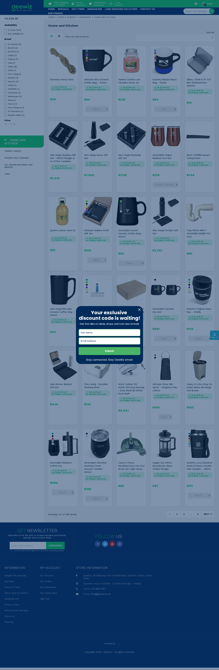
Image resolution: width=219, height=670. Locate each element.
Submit (109, 351)
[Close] (139, 309)
